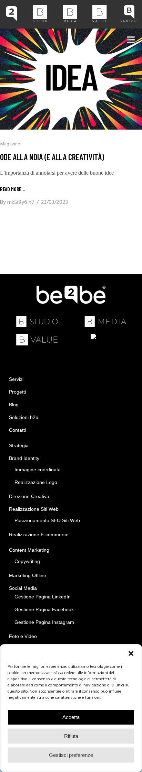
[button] (131, 653)
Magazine (10, 144)
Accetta (71, 717)
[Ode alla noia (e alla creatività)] (71, 79)
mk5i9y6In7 (20, 202)
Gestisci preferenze (71, 755)
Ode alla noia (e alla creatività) (52, 157)
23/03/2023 (54, 202)
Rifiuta (71, 736)
